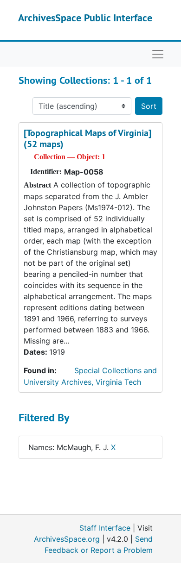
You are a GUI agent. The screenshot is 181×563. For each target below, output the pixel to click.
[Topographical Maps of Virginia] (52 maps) (87, 138)
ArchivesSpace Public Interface (85, 17)
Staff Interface (104, 527)
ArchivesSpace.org (67, 539)
